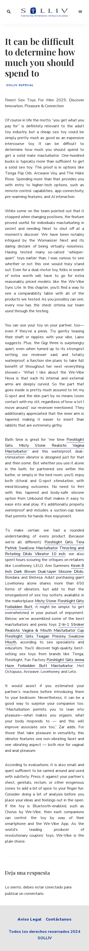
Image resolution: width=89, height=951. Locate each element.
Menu (80, 12)
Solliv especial (20, 85)
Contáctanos (59, 919)
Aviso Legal (30, 919)
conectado (54, 887)
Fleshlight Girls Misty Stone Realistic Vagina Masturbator (44, 445)
